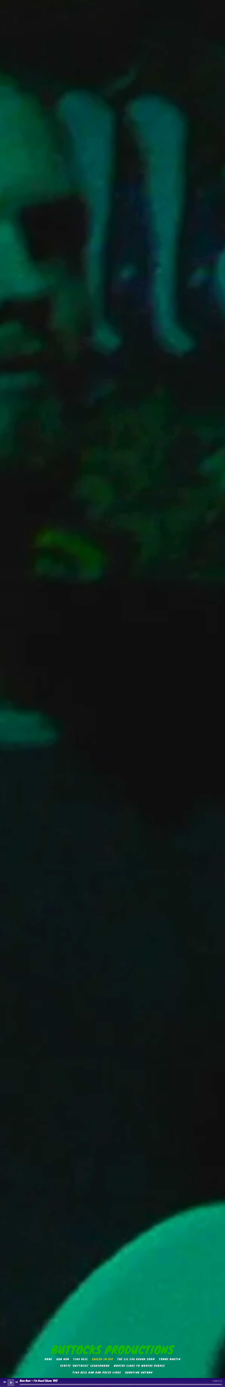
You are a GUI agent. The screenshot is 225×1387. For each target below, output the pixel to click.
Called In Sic (102, 1359)
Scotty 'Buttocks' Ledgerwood (85, 1366)
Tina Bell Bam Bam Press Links (96, 1372)
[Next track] (16, 1382)
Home (48, 1359)
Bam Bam (62, 1359)
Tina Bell (80, 1359)
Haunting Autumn (139, 1372)
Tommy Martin (169, 1359)
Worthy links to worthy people (139, 1366)
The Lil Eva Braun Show (136, 1359)
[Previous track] (4, 1382)
